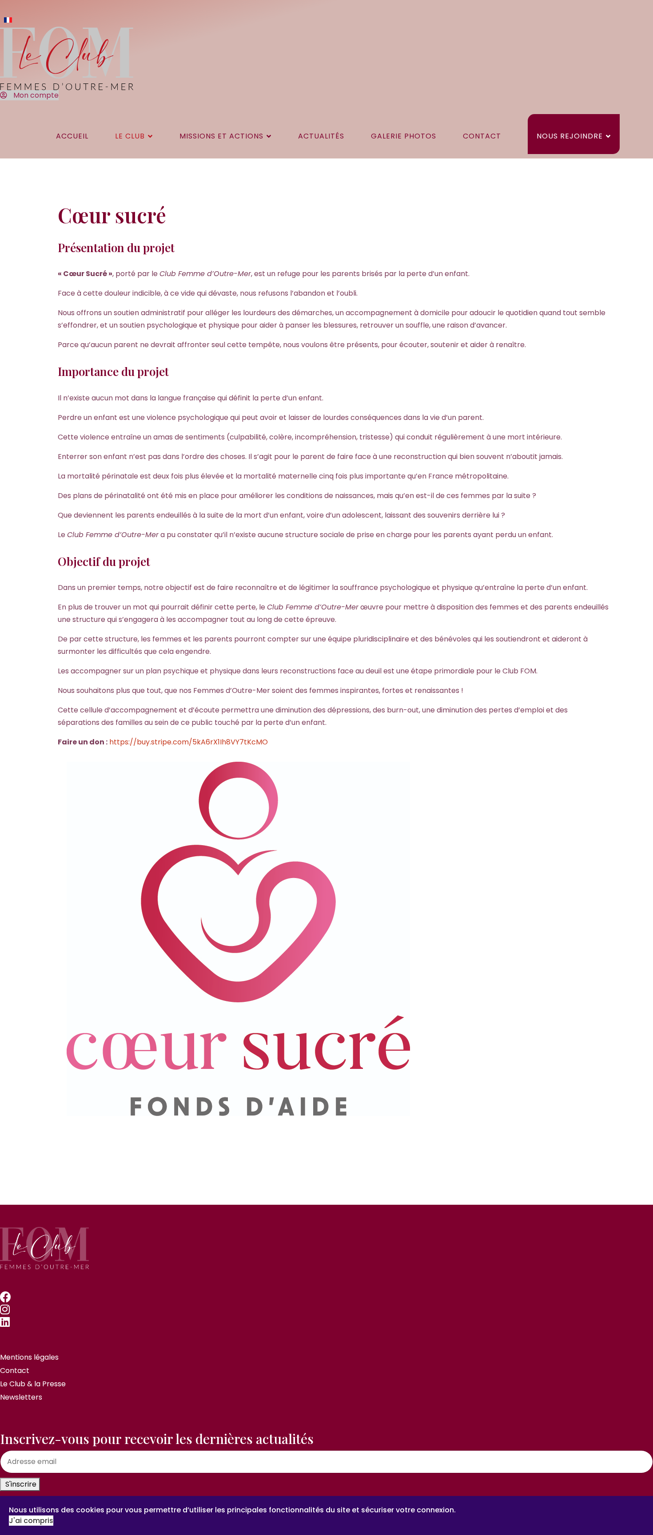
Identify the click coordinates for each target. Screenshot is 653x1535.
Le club (130, 136)
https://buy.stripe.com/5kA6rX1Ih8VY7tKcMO (188, 742)
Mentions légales (29, 1357)
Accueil (72, 136)
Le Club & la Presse (33, 1384)
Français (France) (8, 20)
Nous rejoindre (570, 136)
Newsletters (21, 1397)
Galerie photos (403, 136)
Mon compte (35, 95)
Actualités (321, 136)
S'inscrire (20, 1484)
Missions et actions (221, 136)
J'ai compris (31, 1520)
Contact (482, 136)
